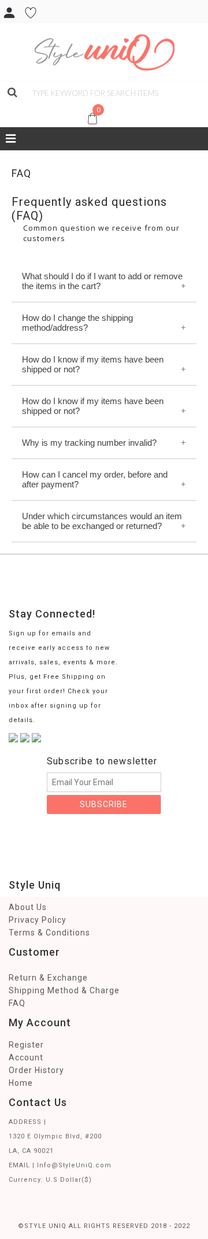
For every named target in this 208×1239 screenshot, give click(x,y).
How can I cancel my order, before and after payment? (95, 479)
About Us (28, 907)
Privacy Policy (37, 919)
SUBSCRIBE (104, 804)
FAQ (17, 1003)
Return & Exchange (48, 977)
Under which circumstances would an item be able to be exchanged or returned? (102, 521)
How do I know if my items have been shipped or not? (93, 364)
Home (21, 1083)
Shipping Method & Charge (64, 990)
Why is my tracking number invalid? (89, 442)
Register (26, 1044)
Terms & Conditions (49, 932)
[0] (7, 106)
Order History (36, 1070)
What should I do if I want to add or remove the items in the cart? (102, 281)
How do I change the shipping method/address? (77, 322)
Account (26, 1057)
